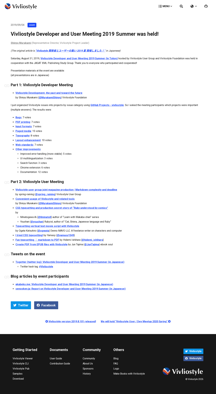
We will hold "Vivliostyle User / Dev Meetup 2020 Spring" (134, 321)
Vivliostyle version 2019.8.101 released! (72, 321)
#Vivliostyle (46, 266)
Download (18, 378)
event (32, 25)
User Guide (56, 358)
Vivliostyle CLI (21, 363)
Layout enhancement (28, 140)
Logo (116, 368)
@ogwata (43, 230)
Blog (115, 358)
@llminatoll (44, 217)
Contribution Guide (60, 363)
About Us (88, 363)
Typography (22, 135)
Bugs (18, 117)
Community (89, 358)
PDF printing (22, 122)
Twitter (23, 305)
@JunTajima (91, 244)
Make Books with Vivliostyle (129, 373)
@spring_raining (45, 194)
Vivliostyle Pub (21, 368)
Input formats (23, 126)
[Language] (194, 6)
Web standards (24, 144)
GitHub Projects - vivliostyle (107, 105)
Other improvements (28, 149)
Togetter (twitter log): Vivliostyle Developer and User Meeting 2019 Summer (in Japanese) (69, 262)
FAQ (115, 363)
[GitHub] (206, 6)
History (87, 373)
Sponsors (88, 368)
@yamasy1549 (65, 235)
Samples (17, 373)
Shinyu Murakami (21, 42)
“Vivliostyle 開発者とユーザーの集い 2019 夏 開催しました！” (70, 50)
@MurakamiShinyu (50, 97)
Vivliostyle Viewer (23, 358)
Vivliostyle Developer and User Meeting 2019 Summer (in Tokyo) (79, 58)
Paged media (23, 131)
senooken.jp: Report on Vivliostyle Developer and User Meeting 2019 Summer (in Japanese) (70, 288)
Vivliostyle (195, 351)
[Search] (181, 6)
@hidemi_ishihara (92, 239)
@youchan (37, 221)
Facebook (48, 305)
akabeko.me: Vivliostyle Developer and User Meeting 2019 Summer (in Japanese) (64, 284)
